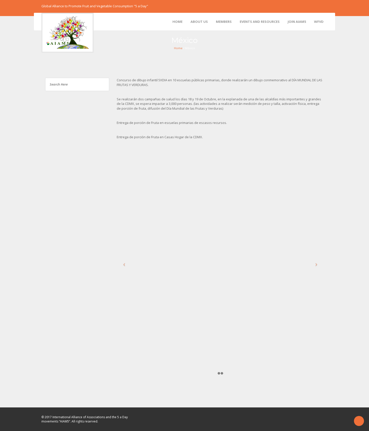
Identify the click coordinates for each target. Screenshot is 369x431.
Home (178, 48)
